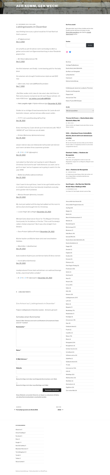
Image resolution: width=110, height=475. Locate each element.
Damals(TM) (69, 236)
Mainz (67, 304)
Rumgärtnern (69, 345)
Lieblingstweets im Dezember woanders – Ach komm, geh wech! (39, 310)
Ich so (67, 284)
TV (67, 365)
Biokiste (68, 220)
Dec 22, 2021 (21, 155)
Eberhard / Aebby (72, 152)
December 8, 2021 (54, 103)
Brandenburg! (69, 224)
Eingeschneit (69, 94)
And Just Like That (71, 97)
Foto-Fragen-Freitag (71, 265)
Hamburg (68, 275)
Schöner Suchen (70, 349)
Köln (67, 291)
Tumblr (18, 455)
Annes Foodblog (20, 432)
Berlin (67, 214)
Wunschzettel (19, 461)
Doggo (68, 246)
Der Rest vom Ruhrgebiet (73, 71)
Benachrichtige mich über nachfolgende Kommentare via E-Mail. (36, 379)
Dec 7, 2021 (20, 86)
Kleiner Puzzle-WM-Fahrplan (74, 100)
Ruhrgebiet (69, 342)
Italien (67, 288)
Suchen (68, 41)
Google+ (18, 442)
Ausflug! (68, 208)
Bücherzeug (69, 227)
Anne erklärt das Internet (73, 201)
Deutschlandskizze (71, 243)
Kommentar (20, 327)
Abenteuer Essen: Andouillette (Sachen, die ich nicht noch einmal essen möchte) (79, 135)
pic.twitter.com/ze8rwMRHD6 (40, 98)
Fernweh (68, 259)
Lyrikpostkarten (70, 74)
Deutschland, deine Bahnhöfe (74, 68)
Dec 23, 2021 (21, 197)
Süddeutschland (70, 361)
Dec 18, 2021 (20, 121)
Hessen (68, 281)
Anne (34, 24)
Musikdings (69, 310)
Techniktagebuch (20, 452)
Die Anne (68, 62)
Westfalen (69, 381)
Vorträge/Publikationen (72, 65)
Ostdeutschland (70, 326)
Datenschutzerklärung (72, 81)
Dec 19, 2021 (20, 138)
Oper (67, 323)
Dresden (68, 249)
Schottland (69, 352)
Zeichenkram (69, 384)
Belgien (68, 211)
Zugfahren (69, 387)
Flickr (17, 439)
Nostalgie (68, 316)
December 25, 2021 (45, 278)
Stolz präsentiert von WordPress (38, 471)
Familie (68, 256)
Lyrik (67, 300)
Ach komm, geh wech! (37, 6)
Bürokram (69, 230)
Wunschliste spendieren (72, 32)
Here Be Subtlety (20, 445)
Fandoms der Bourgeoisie (73, 91)
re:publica (68, 332)
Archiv (68, 107)
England (68, 252)
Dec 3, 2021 (20, 42)
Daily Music (69, 233)
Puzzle (68, 329)
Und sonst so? (70, 368)
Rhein (67, 339)
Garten (68, 272)
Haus (67, 278)
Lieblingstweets (25, 292)
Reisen (68, 336)
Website (19, 368)
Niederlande (69, 313)
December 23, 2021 (44, 212)
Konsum (68, 294)
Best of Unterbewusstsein (73, 217)
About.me (18, 429)
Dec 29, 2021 (21, 249)
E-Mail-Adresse (22, 359)
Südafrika (68, 358)
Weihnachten (69, 377)
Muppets (68, 307)
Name (18, 350)
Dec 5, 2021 (20, 61)
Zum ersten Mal (70, 390)
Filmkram (68, 262)
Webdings (68, 374)
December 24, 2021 (47, 231)
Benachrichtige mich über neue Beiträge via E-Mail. (32, 385)
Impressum (69, 78)
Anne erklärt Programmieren (74, 204)
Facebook (18, 436)
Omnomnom (69, 320)
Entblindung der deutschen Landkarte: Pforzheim (79, 88)
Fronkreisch (69, 268)
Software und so (70, 355)
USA (67, 371)
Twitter (18, 458)
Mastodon (18, 448)
